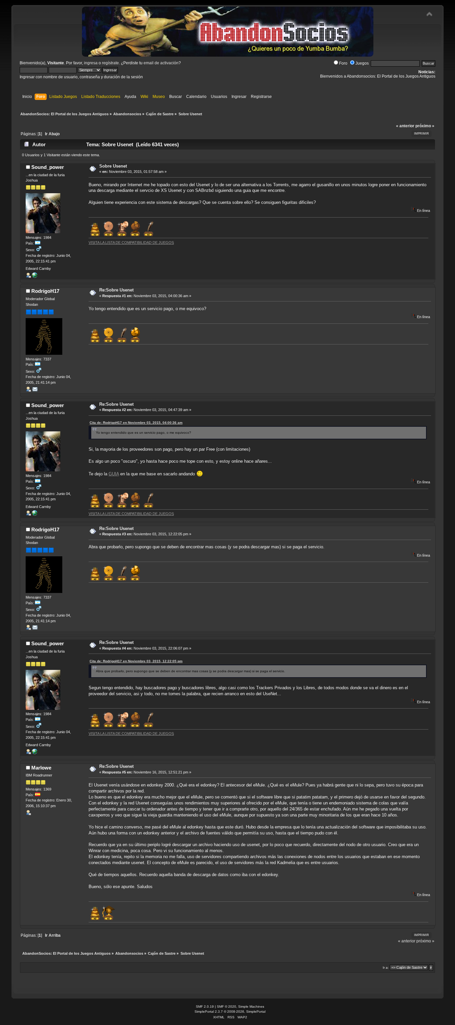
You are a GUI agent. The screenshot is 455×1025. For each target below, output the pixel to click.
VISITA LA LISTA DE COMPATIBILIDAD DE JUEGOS (131, 243)
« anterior (405, 126)
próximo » (424, 126)
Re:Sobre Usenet (116, 289)
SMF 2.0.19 (205, 1006)
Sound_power (47, 167)
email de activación (161, 63)
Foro (343, 63)
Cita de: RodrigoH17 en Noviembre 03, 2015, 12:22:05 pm (136, 661)
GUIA (114, 473)
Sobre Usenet (113, 166)
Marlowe (41, 767)
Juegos (362, 63)
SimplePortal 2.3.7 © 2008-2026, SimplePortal (230, 1011)
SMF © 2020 (226, 1006)
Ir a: (386, 967)
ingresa (91, 63)
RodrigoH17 (45, 291)
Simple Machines (251, 1006)
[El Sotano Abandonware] (34, 276)
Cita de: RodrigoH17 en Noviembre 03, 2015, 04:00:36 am (136, 422)
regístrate (110, 63)
